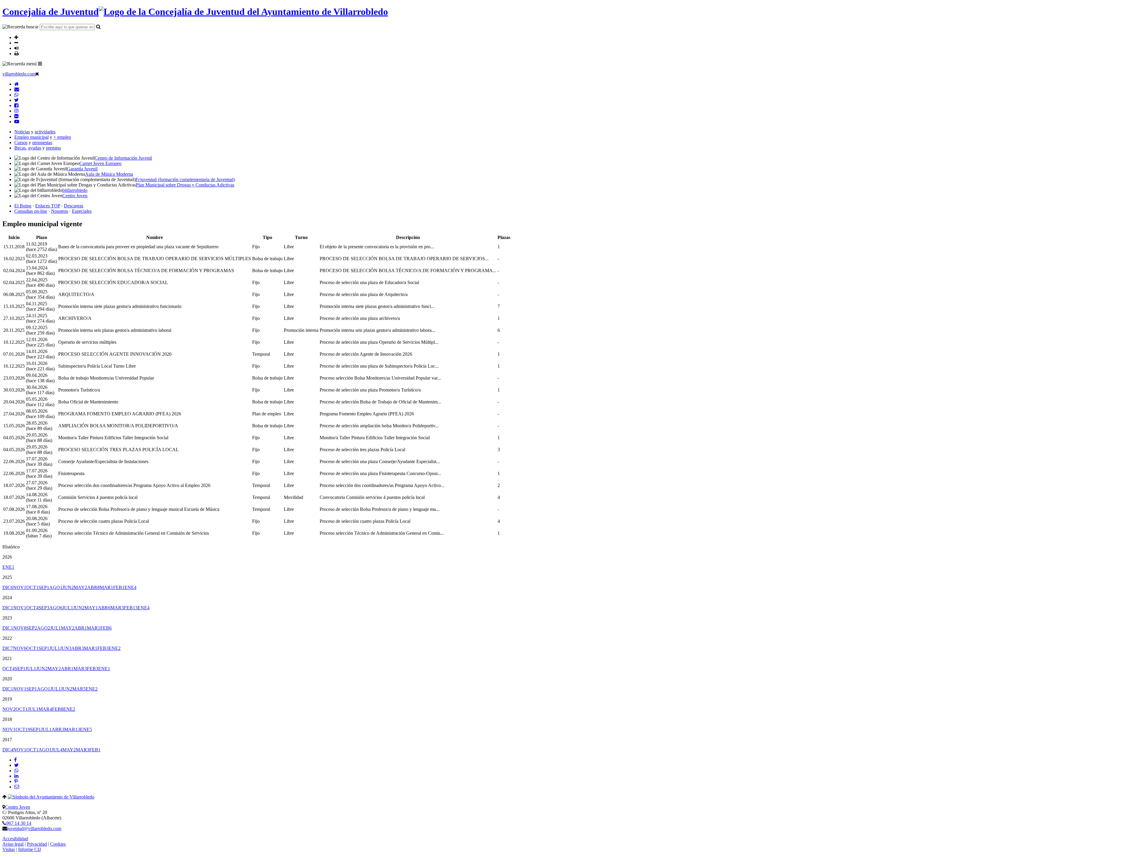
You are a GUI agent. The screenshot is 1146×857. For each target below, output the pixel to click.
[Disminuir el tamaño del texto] (16, 42)
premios (53, 147)
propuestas (42, 142)
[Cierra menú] (37, 73)
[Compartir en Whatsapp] (16, 770)
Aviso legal (13, 844)
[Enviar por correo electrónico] (16, 786)
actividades (45, 131)
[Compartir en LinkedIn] (16, 776)
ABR (93, 587)
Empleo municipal (31, 137)
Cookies (58, 844)
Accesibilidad (15, 838)
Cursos (20, 142)
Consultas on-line (30, 211)
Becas (20, 147)
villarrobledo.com (19, 73)
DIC (7, 587)
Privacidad (37, 844)
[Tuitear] (16, 765)
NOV (19, 587)
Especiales (82, 211)
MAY (80, 587)
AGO (55, 587)
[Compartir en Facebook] (15, 759)
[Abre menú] (40, 63)
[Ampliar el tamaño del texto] (16, 37)
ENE (8, 567)
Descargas (73, 205)
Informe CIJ (29, 849)
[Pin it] (16, 781)
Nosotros (59, 211)
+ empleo (62, 137)
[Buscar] (98, 26)
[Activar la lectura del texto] (16, 48)
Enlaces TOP (47, 205)
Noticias (22, 131)
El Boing (22, 205)
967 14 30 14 (18, 823)
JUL (67, 607)
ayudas (34, 147)
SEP (43, 587)
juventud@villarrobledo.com (34, 828)
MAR (106, 587)
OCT (32, 587)
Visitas (8, 849)
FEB (118, 587)
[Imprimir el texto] (16, 53)
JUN (68, 587)
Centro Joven (17, 807)
